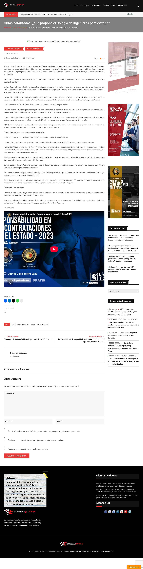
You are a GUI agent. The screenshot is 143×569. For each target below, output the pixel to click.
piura (33, 324)
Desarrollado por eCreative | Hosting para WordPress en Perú (91, 551)
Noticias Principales (34, 49)
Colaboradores (109, 6)
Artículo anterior (12, 337)
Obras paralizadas (23, 324)
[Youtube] (121, 512)
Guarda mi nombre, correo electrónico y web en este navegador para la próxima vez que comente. (44, 431)
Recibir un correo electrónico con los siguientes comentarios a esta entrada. (36, 440)
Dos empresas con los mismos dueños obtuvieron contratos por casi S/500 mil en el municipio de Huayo (123, 248)
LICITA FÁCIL (96, 6)
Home (8, 27)
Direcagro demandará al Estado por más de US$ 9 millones (28, 339)
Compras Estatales (18, 353)
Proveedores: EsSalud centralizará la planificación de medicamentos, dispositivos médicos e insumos (123, 237)
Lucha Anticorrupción (19, 27)
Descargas (84, 6)
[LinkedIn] (117, 512)
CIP (13, 324)
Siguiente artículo (95, 337)
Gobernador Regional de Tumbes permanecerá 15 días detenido (122, 335)
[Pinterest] (125, 512)
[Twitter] (129, 512)
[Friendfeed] (113, 512)
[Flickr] (109, 512)
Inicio (76, 6)
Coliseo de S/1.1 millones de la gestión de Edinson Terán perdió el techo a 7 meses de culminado (121, 258)
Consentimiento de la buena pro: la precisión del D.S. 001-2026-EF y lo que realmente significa (123, 361)
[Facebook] (105, 512)
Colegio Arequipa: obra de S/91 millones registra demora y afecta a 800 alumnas (122, 269)
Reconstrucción (42, 324)
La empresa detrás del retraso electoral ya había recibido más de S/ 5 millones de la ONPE (123, 325)
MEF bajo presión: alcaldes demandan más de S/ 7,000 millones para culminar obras (122, 312)
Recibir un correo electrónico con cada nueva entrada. (28, 449)
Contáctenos (122, 6)
